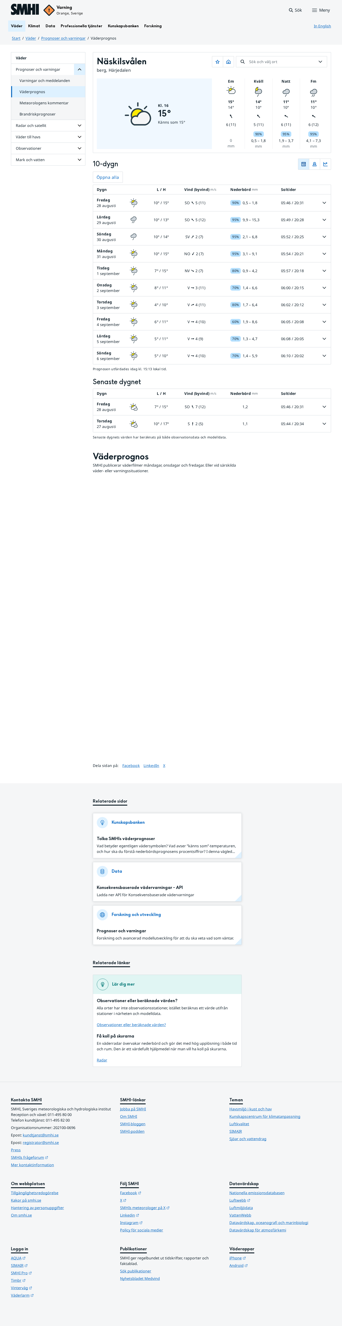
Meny (324, 10)
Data (50, 26)
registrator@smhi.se (41, 1142)
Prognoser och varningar (63, 38)
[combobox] (281, 61)
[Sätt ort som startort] (228, 61)
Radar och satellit (31, 125)
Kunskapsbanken (123, 26)
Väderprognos (32, 91)
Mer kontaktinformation (32, 1164)
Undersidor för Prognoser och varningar (79, 69)
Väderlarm (45, 1295)
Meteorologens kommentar (44, 102)
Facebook (131, 765)
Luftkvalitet (239, 1123)
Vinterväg (44, 1287)
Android (261, 1265)
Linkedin (152, 1215)
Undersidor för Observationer (79, 148)
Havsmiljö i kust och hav (250, 1109)
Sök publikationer (135, 1271)
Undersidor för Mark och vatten (79, 159)
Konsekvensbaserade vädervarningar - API (140, 888)
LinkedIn (151, 765)
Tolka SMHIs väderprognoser (126, 839)
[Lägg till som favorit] (217, 61)
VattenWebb (240, 1215)
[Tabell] (303, 164)
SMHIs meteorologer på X (167, 1207)
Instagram (154, 1222)
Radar (102, 1060)
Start (16, 38)
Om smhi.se (21, 1215)
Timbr (41, 1280)
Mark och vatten (30, 159)
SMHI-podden (132, 1131)
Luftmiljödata (241, 1207)
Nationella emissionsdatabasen (257, 1192)
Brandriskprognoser (38, 114)
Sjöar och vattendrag (247, 1138)
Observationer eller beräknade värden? (131, 1024)
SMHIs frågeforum (52, 1157)
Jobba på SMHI (133, 1109)
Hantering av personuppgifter (37, 1207)
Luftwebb (262, 1200)
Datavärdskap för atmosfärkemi (257, 1230)
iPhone (260, 1258)
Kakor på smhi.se (26, 1200)
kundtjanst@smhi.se (41, 1135)
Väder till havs (28, 136)
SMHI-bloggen (132, 1123)
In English (322, 26)
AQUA (41, 1258)
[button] (295, 10)
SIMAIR (235, 1131)
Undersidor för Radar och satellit (79, 125)
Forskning (153, 26)
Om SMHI (128, 1116)
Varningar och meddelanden (45, 80)
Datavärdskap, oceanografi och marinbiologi (268, 1222)
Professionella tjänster (81, 26)
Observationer (28, 148)
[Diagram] (325, 164)
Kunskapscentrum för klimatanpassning (264, 1116)
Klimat (34, 26)
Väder (17, 26)
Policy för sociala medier (141, 1230)
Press (16, 1150)
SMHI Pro (44, 1272)
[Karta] (314, 164)
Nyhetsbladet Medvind (140, 1278)
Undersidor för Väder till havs (79, 136)
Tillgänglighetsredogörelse (34, 1192)
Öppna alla (108, 177)
